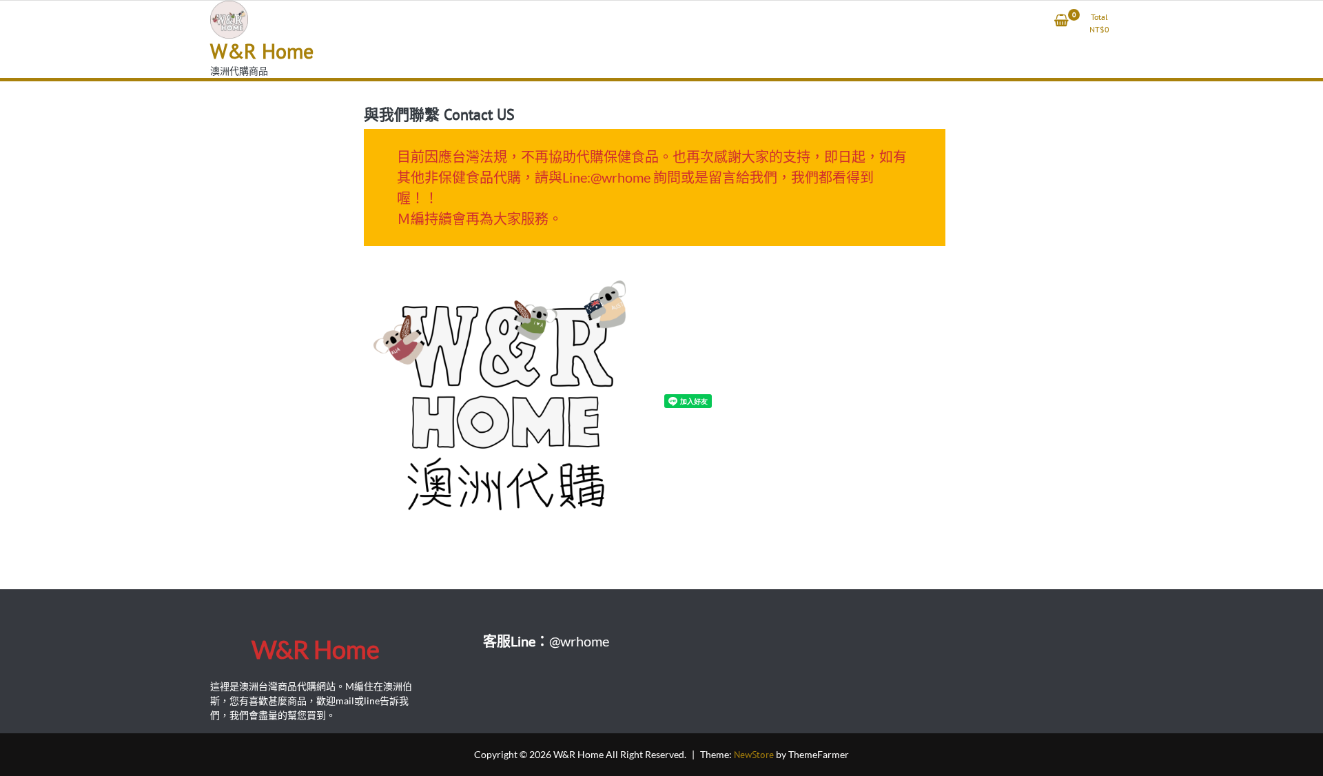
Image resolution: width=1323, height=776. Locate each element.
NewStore (754, 754)
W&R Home (262, 50)
